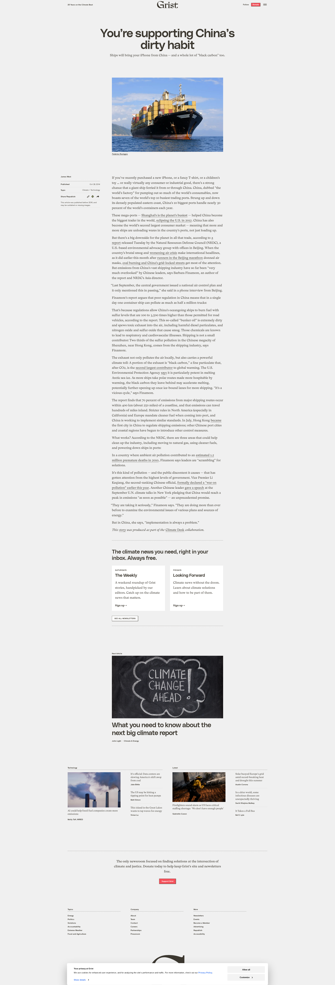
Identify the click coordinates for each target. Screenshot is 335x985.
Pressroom (135, 934)
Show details (80, 980)
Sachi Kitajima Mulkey (245, 803)
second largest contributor (154, 368)
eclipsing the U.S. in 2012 (174, 220)
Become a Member (202, 923)
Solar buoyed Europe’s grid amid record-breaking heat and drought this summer (249, 777)
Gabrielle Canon (179, 814)
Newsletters (199, 915)
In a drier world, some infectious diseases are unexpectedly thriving (247, 795)
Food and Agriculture (77, 934)
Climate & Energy (131, 741)
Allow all (246, 970)
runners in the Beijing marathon (180, 258)
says (164, 373)
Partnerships (136, 930)
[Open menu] (265, 4)
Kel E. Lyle (239, 815)
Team (133, 919)
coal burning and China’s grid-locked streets (153, 263)
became (216, 420)
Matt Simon (136, 800)
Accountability (74, 926)
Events (196, 919)
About (133, 915)
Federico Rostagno (120, 154)
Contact (134, 923)
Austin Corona (241, 784)
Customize (245, 977)
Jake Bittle (135, 784)
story (122, 530)
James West (66, 176)
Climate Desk (175, 530)
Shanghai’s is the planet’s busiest (164, 215)
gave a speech (194, 488)
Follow (246, 4)
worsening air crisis (163, 253)
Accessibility (199, 934)
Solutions (72, 923)
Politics (71, 919)
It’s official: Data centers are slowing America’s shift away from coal (146, 777)
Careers (134, 926)
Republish (198, 930)
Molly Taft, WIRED (75, 819)
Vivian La (134, 815)
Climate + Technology (91, 190)
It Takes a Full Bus (245, 811)
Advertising (198, 926)
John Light (116, 741)
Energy (71, 915)
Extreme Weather (75, 930)
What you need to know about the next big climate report (161, 728)
